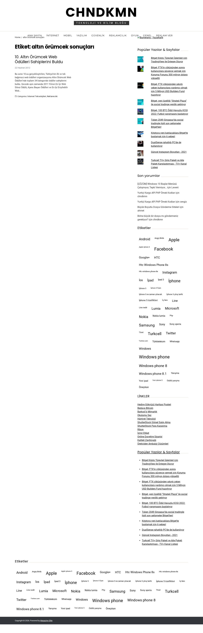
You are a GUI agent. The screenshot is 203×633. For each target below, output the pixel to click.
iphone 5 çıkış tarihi (174, 294)
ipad (150, 280)
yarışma (175, 373)
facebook (163, 249)
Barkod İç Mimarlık (147, 411)
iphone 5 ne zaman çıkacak (150, 294)
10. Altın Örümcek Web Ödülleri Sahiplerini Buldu (39, 59)
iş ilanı (165, 300)
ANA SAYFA (34, 35)
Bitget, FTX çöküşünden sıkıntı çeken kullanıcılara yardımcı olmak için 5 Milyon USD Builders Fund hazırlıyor (163, 485)
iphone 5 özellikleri (148, 300)
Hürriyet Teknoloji (146, 418)
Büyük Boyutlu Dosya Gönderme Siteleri (158, 207)
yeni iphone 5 (157, 380)
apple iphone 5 (144, 247)
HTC (157, 257)
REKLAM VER (164, 35)
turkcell (154, 334)
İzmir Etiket (143, 433)
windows (145, 348)
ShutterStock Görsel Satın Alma (153, 422)
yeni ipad (143, 381)
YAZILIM (82, 35)
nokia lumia (159, 315)
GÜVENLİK (98, 35)
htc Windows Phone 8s (153, 265)
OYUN (135, 35)
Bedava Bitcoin (145, 408)
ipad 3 (161, 279)
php (171, 315)
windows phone (154, 356)
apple (174, 239)
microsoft (172, 308)
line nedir (143, 307)
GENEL (147, 35)
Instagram (169, 272)
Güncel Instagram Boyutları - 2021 (169, 152)
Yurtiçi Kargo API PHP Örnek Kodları (156, 192)
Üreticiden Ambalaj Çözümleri (152, 443)
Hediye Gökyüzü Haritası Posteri (154, 404)
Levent (174, 187)
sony (162, 324)
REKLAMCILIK (118, 35)
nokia (143, 317)
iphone (174, 281)
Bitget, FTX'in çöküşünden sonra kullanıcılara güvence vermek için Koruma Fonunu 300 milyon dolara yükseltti (163, 473)
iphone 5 (142, 288)
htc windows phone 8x (148, 271)
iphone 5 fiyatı (156, 288)
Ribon (140, 429)
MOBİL (68, 35)
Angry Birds (159, 238)
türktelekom (158, 341)
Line (175, 301)
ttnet (141, 332)
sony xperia (175, 324)
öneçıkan (144, 387)
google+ (144, 257)
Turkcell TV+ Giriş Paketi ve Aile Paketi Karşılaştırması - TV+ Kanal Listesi (169, 164)
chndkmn (142, 196)
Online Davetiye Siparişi (149, 436)
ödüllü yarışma (173, 381)
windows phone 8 (153, 366)
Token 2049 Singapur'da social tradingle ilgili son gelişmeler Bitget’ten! (167, 123)
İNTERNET (52, 35)
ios (141, 280)
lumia (156, 308)
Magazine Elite (46, 620)
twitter (171, 333)
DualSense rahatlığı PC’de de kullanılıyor (163, 529)
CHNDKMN (101, 12)
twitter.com (143, 341)
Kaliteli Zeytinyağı (146, 440)
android (144, 239)
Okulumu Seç (144, 415)
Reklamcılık (52, 96)
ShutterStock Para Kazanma (152, 426)
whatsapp (175, 341)
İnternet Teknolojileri (36, 96)
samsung (147, 325)
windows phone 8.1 (153, 373)
